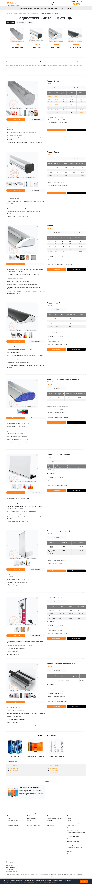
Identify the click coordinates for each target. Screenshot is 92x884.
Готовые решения (53, 8)
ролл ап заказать (54, 774)
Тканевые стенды (31, 818)
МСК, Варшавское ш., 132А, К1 (56, 2)
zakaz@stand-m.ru (36, 4)
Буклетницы (50, 820)
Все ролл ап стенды (46, 71)
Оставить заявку (56, 130)
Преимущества (16, 119)
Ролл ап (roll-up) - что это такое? (29, 787)
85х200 (49, 99)
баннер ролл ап (54, 767)
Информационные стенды (33, 825)
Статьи (69, 820)
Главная (69, 815)
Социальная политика (72, 830)
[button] (37, 82)
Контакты (69, 8)
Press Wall (29, 823)
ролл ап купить (14, 765)
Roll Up (9, 818)
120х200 (50, 104)
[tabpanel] (17, 38)
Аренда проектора (51, 825)
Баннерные (10, 815)
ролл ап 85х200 (14, 770)
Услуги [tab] (30, 22)
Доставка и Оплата (57, 4)
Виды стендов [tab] (21, 22)
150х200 (50, 107)
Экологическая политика (73, 827)
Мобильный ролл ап (15, 772)
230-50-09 (36, 2)
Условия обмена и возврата (74, 823)
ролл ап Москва (54, 765)
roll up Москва (54, 772)
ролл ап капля (13, 767)
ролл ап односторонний (17, 774)
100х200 (50, 101)
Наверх (83, 147)
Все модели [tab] (10, 22)
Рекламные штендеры (12, 820)
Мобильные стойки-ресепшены (54, 818)
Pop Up (29, 815)
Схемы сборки (70, 845)
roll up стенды (54, 770)
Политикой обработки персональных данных (23, 882)
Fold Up (29, 820)
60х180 (49, 96)
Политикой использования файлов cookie (46, 882)
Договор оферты (71, 825)
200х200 (50, 109)
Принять (83, 881)
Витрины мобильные (52, 823)
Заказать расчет (76, 130)
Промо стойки (50, 815)
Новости (69, 818)
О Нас (61, 8)
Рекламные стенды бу (12, 825)
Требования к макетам (72, 838)
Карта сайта (70, 853)
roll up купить (53, 768)
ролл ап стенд (14, 768)
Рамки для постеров (12, 823)
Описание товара (35, 119)
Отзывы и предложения (73, 836)
